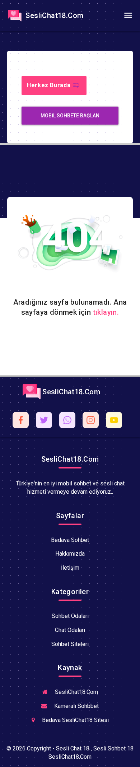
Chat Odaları (70, 630)
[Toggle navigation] (127, 15)
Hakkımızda (70, 553)
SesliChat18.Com (53, 15)
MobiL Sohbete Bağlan (70, 115)
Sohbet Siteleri (70, 644)
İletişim (70, 567)
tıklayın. (106, 312)
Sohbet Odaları (70, 616)
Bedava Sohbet (70, 540)
